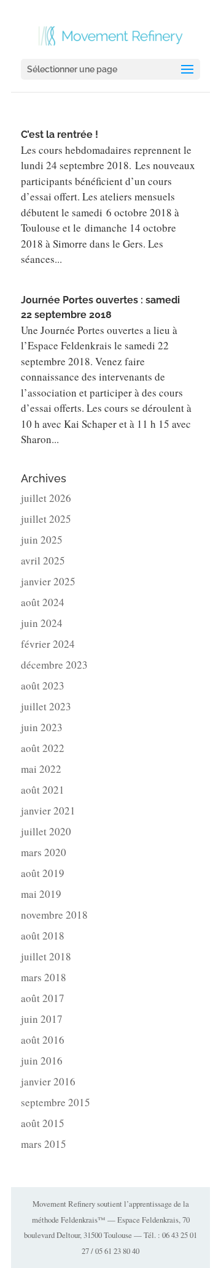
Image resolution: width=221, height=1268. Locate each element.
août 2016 (42, 1040)
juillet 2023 (46, 706)
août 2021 (42, 790)
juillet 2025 (46, 519)
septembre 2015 (55, 1102)
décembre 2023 (54, 665)
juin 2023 (42, 727)
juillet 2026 (46, 498)
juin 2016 (42, 1061)
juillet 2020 (46, 831)
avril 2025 (43, 560)
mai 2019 (41, 894)
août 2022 (42, 748)
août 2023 (42, 685)
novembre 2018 (54, 915)
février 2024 (48, 644)
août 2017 (42, 998)
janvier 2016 (48, 1081)
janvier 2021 (48, 810)
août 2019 (42, 873)
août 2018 (42, 935)
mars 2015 (43, 1144)
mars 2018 (43, 977)
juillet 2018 (46, 956)
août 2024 (42, 602)
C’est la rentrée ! (59, 134)
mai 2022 (41, 769)
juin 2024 (42, 623)
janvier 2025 (48, 581)
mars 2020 (43, 852)
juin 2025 (42, 540)
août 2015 (42, 1123)
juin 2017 (42, 1019)
